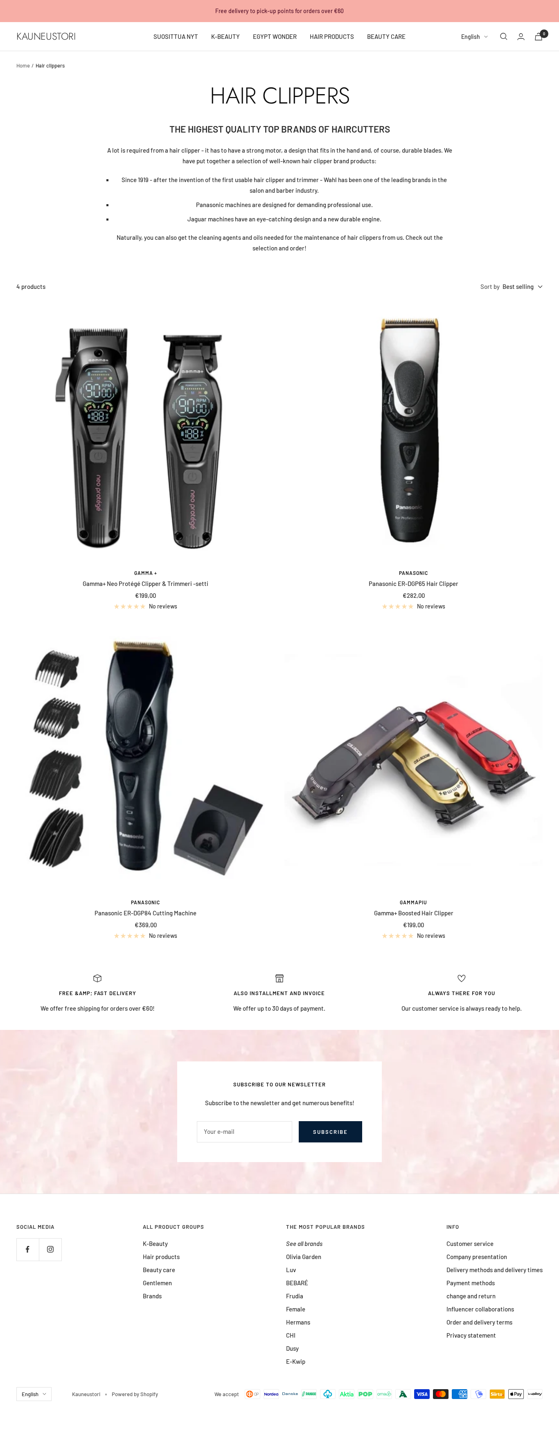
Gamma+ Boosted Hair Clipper (413, 913)
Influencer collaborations (480, 1309)
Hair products (161, 1256)
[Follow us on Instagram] (50, 1249)
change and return (471, 1296)
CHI (290, 1335)
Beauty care (159, 1269)
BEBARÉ (297, 1282)
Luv (291, 1269)
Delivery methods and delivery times (494, 1269)
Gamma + (145, 573)
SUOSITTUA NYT (175, 36)
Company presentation (476, 1256)
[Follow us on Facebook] (27, 1249)
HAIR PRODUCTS (332, 36)
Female (295, 1309)
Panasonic (413, 573)
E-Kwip (295, 1361)
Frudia (294, 1296)
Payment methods (470, 1282)
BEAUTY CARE (386, 36)
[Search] (503, 36)
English (470, 36)
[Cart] (538, 37)
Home (23, 65)
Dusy (292, 1348)
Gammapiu (413, 902)
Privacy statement (471, 1335)
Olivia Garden (303, 1256)
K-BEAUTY (225, 36)
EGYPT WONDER (275, 36)
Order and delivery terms (479, 1322)
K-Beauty (155, 1243)
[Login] (521, 36)
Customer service (470, 1243)
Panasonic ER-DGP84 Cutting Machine (145, 913)
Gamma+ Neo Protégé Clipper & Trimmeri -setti (145, 583)
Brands (152, 1296)
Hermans (298, 1322)
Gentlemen (157, 1282)
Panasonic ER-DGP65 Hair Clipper (413, 583)
